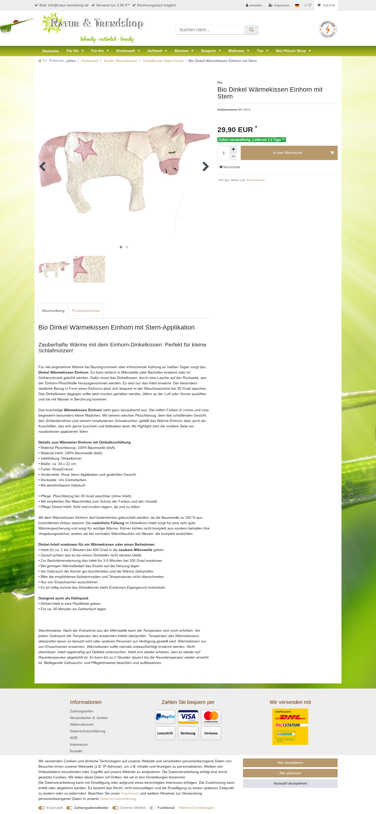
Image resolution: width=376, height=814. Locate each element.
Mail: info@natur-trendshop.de (64, 5)
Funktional (166, 808)
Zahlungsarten (81, 711)
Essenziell (55, 808)
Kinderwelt (126, 51)
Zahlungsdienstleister (91, 808)
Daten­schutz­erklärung (118, 799)
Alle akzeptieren (290, 762)
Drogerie (209, 51)
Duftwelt (155, 51)
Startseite (50, 51)
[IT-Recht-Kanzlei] (327, 29)
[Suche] (251, 29)
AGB (73, 738)
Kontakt (76, 751)
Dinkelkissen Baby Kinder (163, 61)
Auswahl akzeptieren (290, 783)
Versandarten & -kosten (89, 718)
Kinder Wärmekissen (120, 61)
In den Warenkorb (287, 153)
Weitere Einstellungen (196, 808)
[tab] (53, 310)
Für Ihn (98, 51)
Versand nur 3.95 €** (113, 5)
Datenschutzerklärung (87, 731)
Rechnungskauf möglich (156, 5)
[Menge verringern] (233, 156)
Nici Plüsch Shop (291, 51)
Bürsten (182, 51)
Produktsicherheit (86, 311)
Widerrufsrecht (82, 724)
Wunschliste (231, 167)
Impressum (79, 744)
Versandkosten (255, 180)
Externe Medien (133, 808)
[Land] (297, 5)
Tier (260, 51)
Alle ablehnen (290, 773)
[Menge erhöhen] (233, 149)
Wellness (236, 51)
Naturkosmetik (55, 61)
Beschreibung (53, 311)
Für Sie (73, 51)
